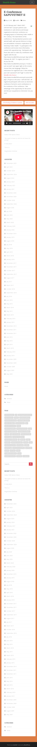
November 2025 (11, 163)
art (16, 415)
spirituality (28, 448)
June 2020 (9, 215)
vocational (26, 456)
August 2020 (10, 208)
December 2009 (11, 359)
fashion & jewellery (10, 428)
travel (19, 453)
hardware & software (24, 431)
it (18, 439)
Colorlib (15, 745)
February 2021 (10, 185)
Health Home (9, 2)
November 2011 (11, 333)
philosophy (20, 445)
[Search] (31, 464)
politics (27, 445)
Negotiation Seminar (10, 151)
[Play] (7, 123)
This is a (6, 147)
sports (7, 450)
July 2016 (9, 296)
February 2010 (10, 352)
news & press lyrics (10, 445)
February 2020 (10, 226)
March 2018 (10, 256)
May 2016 (9, 304)
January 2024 (10, 182)
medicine (7, 442)
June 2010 (9, 337)
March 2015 (10, 315)
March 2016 (10, 307)
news (30, 442)
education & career (10, 426)
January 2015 (10, 322)
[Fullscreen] (30, 123)
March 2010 (10, 348)
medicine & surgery (17, 442)
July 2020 (9, 211)
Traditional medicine (10, 453)
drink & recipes (20, 423)
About (6, 386)
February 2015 (10, 318)
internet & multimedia (11, 439)
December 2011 (11, 330)
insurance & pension (18, 437)
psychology (8, 448)
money (26, 442)
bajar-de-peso (9, 417)
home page (8, 437)
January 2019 (10, 237)
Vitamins (19, 456)
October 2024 (10, 171)
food (30, 428)
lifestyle (23, 439)
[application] (18, 117)
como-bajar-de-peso (23, 420)
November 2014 (11, 326)
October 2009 (10, 367)
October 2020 (10, 200)
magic (28, 439)
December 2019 (11, 233)
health (6, 434)
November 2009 (11, 363)
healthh (17, 20)
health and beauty (15, 434)
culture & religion (9, 423)
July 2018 (9, 245)
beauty (16, 417)
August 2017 (10, 278)
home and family (25, 434)
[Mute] (27, 123)
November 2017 (11, 267)
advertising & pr (9, 415)
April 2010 (9, 344)
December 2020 (11, 193)
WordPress (27, 745)
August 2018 (10, 241)
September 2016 (11, 293)
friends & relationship (11, 431)
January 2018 (10, 259)
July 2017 (9, 281)
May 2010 (9, 341)
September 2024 (11, 174)
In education (8, 144)
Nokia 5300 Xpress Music (12, 134)
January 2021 (10, 189)
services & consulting (18, 448)
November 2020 (11, 196)
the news (12, 450)
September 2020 (11, 204)
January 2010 (10, 355)
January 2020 (10, 230)
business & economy (10, 420)
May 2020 (9, 219)
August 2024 (10, 178)
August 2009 (10, 370)
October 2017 (10, 270)
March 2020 (10, 222)
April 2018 (9, 252)
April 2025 (9, 167)
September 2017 (11, 274)
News (24, 20)
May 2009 (9, 374)
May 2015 (9, 311)
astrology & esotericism (25, 415)
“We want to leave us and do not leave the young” (17, 139)
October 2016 (10, 289)
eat (27, 423)
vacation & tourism (10, 456)
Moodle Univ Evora (10, 75)
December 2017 (11, 263)
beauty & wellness (25, 417)
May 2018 (9, 248)
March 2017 (10, 285)
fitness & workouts (22, 428)
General (9, 398)
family (18, 426)
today (18, 450)
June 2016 (9, 300)
